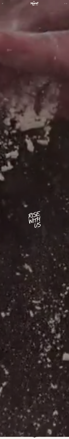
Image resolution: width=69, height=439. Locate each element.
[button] (2, 3)
